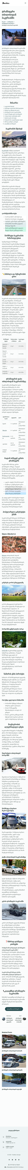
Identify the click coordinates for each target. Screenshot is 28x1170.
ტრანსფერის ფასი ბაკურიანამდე (13, 112)
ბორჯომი (5, 650)
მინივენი (5, 430)
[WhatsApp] (18, 1159)
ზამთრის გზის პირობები (10, 118)
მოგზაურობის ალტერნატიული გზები (14, 120)
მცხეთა (4, 555)
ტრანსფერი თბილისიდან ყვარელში (12, 1070)
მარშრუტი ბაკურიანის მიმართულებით (14, 108)
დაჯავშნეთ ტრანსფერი (10, 123)
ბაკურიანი (5, 150)
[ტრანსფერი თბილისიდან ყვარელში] (14, 1061)
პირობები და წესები (15, 1164)
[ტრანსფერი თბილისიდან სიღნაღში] (14, 1041)
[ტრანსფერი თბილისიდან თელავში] (14, 1080)
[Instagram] (12, 1159)
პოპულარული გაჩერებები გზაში (13, 116)
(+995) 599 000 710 (10, 1142)
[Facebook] (9, 1159)
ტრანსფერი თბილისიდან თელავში (12, 1089)
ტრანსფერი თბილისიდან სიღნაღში (12, 1051)
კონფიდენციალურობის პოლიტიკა (14, 1167)
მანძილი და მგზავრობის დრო (12, 110)
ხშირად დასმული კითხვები (11, 121)
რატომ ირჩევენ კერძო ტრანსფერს (13, 114)
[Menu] (25, 3)
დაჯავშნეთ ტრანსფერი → (14, 1009)
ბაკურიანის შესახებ (9, 106)
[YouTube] (15, 1159)
